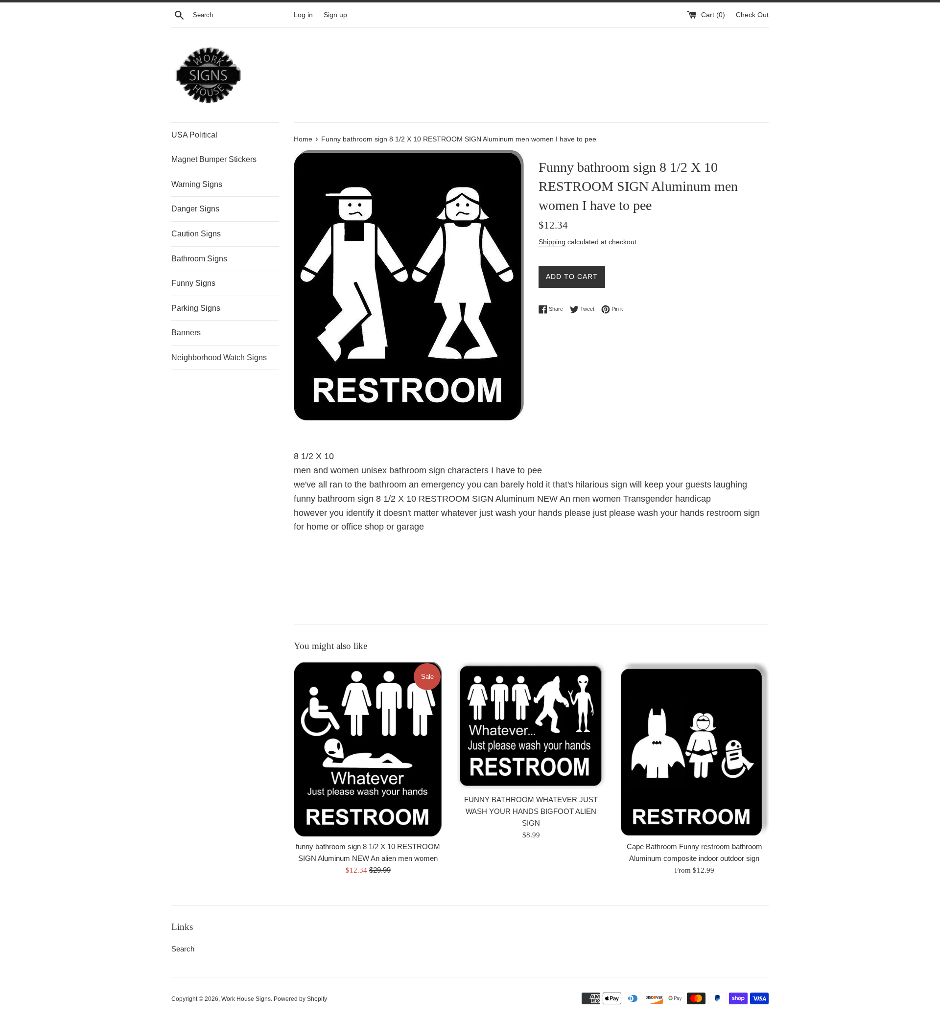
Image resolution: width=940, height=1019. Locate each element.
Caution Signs (196, 234)
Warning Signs (196, 184)
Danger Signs (195, 209)
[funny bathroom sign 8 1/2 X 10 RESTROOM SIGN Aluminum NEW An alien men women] (368, 749)
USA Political (194, 135)
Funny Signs (193, 283)
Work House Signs (246, 999)
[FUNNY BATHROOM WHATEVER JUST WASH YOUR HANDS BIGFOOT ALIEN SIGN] (531, 725)
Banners (186, 332)
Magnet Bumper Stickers (214, 159)
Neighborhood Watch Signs (219, 357)
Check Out (752, 15)
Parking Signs (195, 308)
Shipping (552, 242)
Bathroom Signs (199, 259)
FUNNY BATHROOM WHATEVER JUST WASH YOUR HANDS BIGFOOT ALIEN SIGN (531, 811)
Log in (303, 15)
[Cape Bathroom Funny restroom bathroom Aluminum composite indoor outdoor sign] (694, 749)
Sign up (335, 15)
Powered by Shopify (300, 999)
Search (182, 949)
